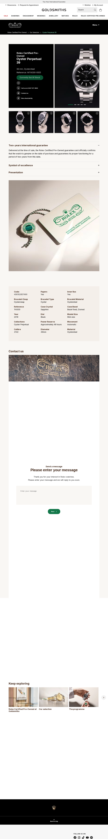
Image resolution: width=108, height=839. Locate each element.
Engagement (28, 16)
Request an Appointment (29, 5)
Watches (65, 16)
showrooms (11, 5)
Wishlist (87, 5)
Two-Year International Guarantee (54, 2)
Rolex (75, 16)
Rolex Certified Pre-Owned (93, 16)
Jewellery (53, 16)
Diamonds (15, 16)
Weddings (41, 16)
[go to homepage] (54, 10)
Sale (6, 16)
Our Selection (34, 32)
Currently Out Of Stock (30, 77)
